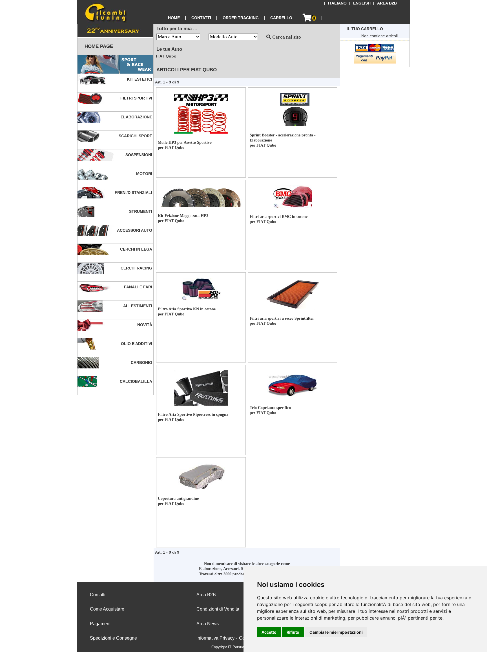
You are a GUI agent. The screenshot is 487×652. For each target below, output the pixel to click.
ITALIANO (337, 3)
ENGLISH (362, 3)
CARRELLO (281, 18)
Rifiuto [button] (293, 632)
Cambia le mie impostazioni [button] (336, 632)
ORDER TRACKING (241, 18)
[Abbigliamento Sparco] (115, 64)
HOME (174, 18)
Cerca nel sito (286, 37)
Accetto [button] (269, 632)
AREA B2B (387, 3)
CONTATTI (201, 18)
